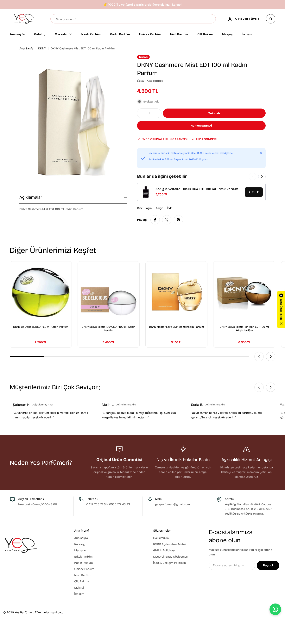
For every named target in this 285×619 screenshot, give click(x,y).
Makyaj (227, 34)
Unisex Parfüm (150, 34)
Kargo (159, 208)
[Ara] (211, 19)
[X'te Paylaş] (166, 219)
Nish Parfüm (179, 34)
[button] (281, 309)
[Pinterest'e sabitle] (178, 219)
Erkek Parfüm (90, 34)
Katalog (39, 34)
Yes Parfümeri (24, 612)
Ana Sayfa (26, 48)
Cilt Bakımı (205, 34)
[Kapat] (261, 152)
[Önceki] (252, 176)
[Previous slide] (259, 356)
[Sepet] (270, 18)
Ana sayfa (17, 34)
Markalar (61, 34)
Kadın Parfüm (120, 34)
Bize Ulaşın (144, 208)
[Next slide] (270, 356)
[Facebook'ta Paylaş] (155, 219)
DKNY (42, 48)
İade (169, 208)
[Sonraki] (262, 176)
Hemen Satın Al (201, 125)
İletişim (247, 34)
